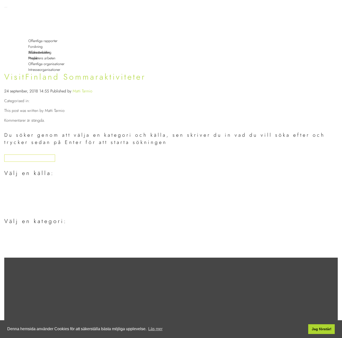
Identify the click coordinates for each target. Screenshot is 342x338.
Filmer (29, 50)
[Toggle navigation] (5, 7)
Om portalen (34, 21)
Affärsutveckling (39, 52)
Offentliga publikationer (36, 187)
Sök (27, 27)
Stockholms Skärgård (33, 247)
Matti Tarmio (82, 91)
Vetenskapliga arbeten (34, 193)
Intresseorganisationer (44, 69)
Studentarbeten (28, 199)
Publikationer (34, 33)
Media (33, 58)
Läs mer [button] (155, 329)
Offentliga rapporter (43, 40)
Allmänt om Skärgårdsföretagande (45, 235)
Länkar (29, 44)
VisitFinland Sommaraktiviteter (75, 77)
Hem (28, 16)
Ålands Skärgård (28, 253)
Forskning (35, 46)
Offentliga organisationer (46, 63)
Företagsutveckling (39, 39)
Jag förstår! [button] (321, 329)
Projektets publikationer (36, 205)
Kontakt (30, 56)
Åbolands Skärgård (31, 241)
